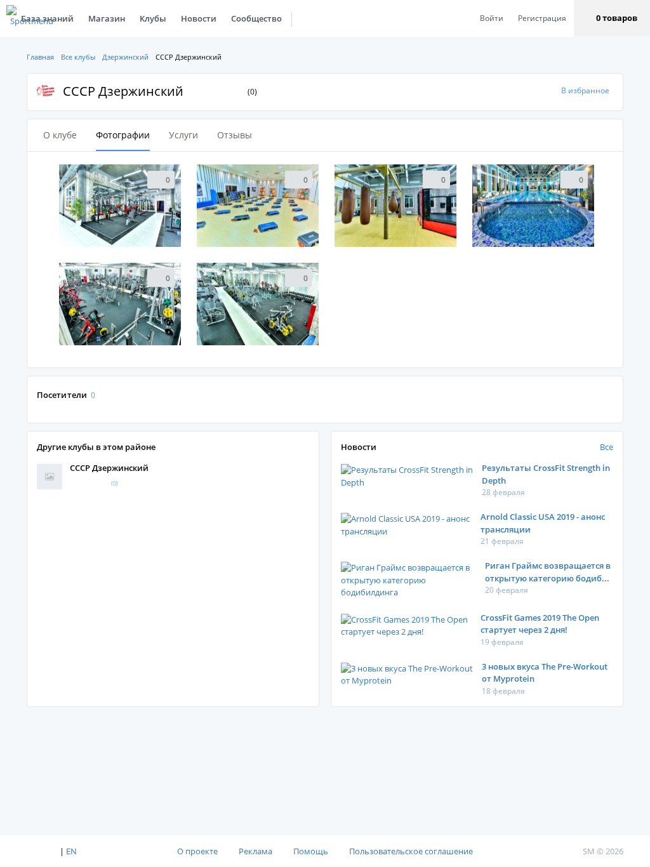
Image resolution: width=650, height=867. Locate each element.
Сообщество (256, 18)
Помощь (310, 851)
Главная (40, 57)
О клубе (60, 135)
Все (606, 447)
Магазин (106, 18)
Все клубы (78, 57)
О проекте (197, 851)
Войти (491, 18)
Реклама (255, 851)
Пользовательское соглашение (411, 851)
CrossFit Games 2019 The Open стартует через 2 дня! (540, 624)
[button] (612, 18)
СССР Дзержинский (109, 467)
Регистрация (542, 18)
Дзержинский (125, 57)
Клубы (153, 18)
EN (71, 851)
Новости (198, 18)
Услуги (183, 135)
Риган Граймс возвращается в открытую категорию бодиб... (548, 572)
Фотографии (123, 135)
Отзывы (234, 135)
